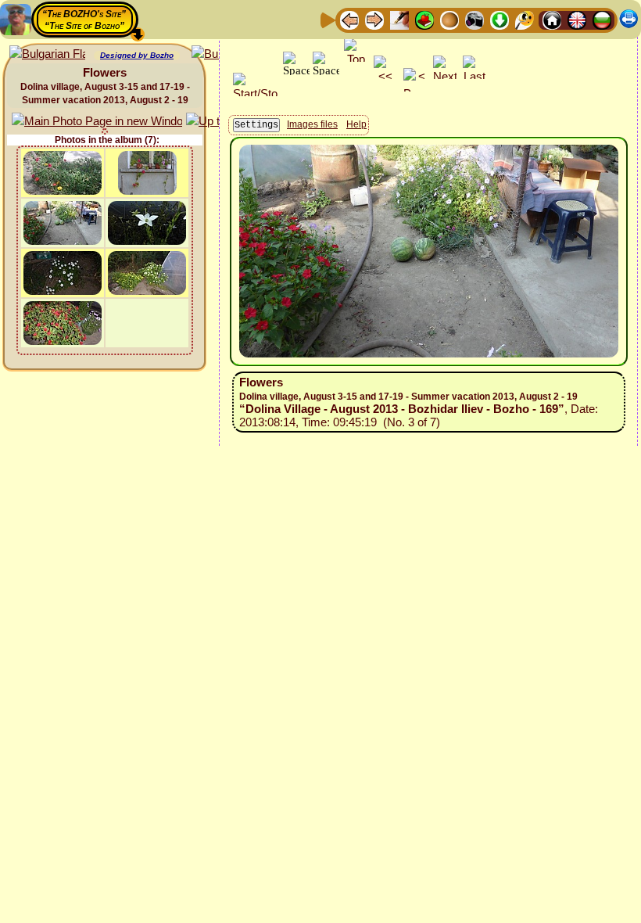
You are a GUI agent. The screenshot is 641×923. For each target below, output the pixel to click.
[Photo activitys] (474, 19)
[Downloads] (499, 19)
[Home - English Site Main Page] (577, 19)
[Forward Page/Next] (374, 19)
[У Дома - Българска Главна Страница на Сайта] (602, 19)
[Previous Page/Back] (349, 19)
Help (356, 124)
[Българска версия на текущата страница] (47, 54)
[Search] (524, 19)
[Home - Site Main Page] (552, 19)
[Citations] (424, 19)
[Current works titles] (449, 19)
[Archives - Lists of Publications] (399, 19)
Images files (312, 124)
